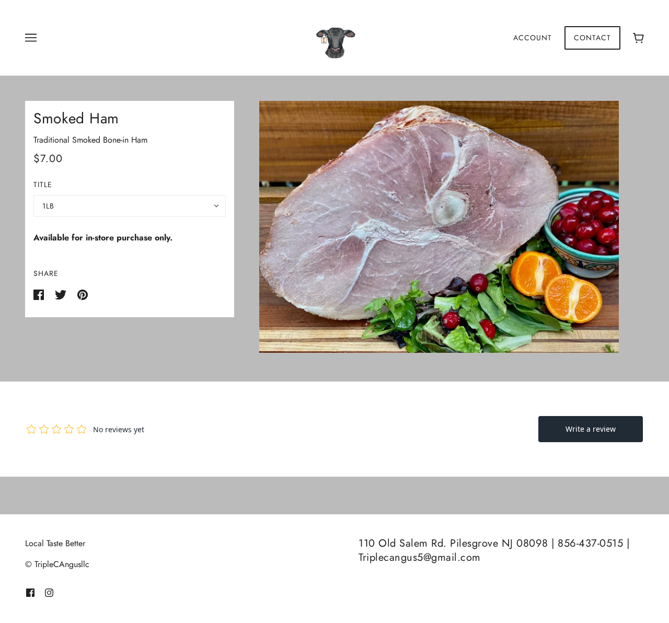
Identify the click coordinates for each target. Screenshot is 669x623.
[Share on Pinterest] (82, 294)
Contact (592, 37)
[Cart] (638, 37)
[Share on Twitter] (62, 294)
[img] (30, 591)
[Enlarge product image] (439, 227)
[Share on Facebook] (40, 294)
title (42, 184)
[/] (334, 37)
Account (532, 37)
